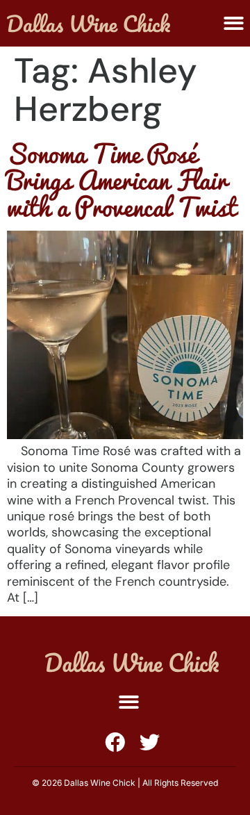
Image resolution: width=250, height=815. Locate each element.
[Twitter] (150, 742)
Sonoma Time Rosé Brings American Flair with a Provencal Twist (122, 179)
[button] (128, 702)
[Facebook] (115, 742)
